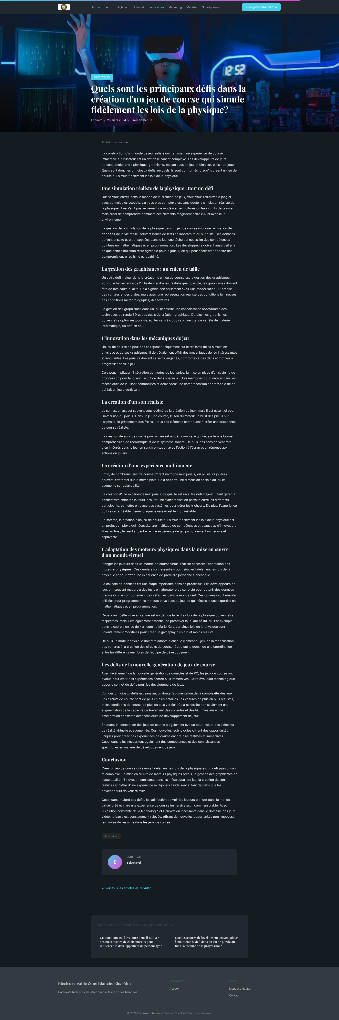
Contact (234, 995)
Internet (139, 7)
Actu (109, 7)
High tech (123, 7)
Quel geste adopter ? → (261, 7)
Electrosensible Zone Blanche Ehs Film (94, 983)
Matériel (192, 7)
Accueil (96, 7)
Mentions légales (240, 988)
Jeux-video (156, 7)
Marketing (175, 7)
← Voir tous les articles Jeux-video (126, 888)
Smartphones (211, 7)
